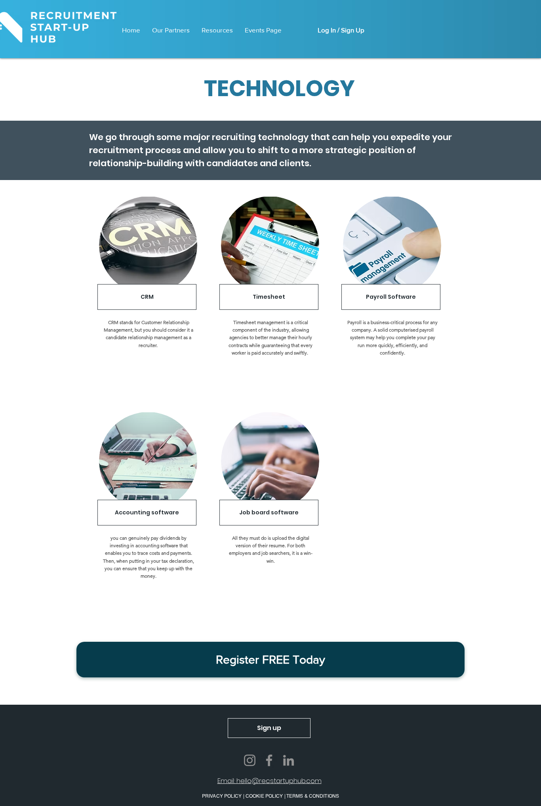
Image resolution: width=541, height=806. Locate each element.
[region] (147, 304)
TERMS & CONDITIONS (312, 796)
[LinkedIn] (288, 760)
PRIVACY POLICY (222, 796)
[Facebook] (269, 760)
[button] (270, 659)
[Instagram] (249, 760)
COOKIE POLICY (264, 796)
